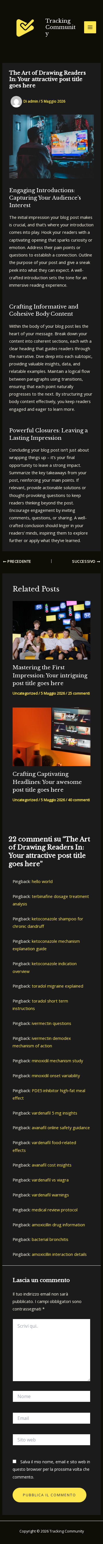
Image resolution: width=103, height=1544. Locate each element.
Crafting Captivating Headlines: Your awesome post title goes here (47, 782)
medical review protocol (55, 1210)
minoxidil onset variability (56, 1075)
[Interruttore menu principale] (90, 27)
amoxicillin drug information (58, 1224)
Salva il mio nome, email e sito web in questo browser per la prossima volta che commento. (51, 1469)
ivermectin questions (51, 1023)
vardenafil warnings (50, 1195)
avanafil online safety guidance (61, 1127)
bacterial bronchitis (50, 1239)
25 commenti (79, 693)
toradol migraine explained (57, 986)
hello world (42, 881)
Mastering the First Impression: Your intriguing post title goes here (50, 675)
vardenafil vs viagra (50, 1180)
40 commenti (79, 799)
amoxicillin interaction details (59, 1254)
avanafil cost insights (52, 1165)
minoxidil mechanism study (57, 1060)
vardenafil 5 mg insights (54, 1113)
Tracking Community (60, 27)
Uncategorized (25, 693)
